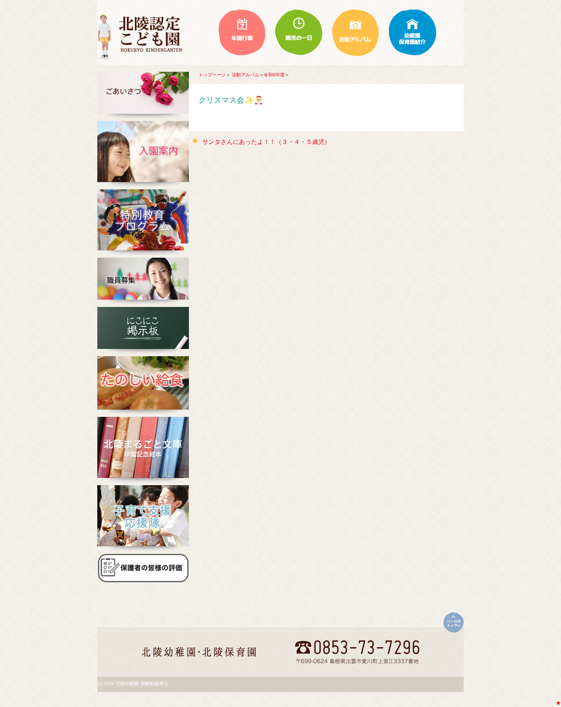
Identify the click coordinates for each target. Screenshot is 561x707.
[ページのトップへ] (453, 622)
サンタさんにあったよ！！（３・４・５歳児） (266, 142)
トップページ (212, 74)
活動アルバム (245, 74)
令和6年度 (274, 74)
